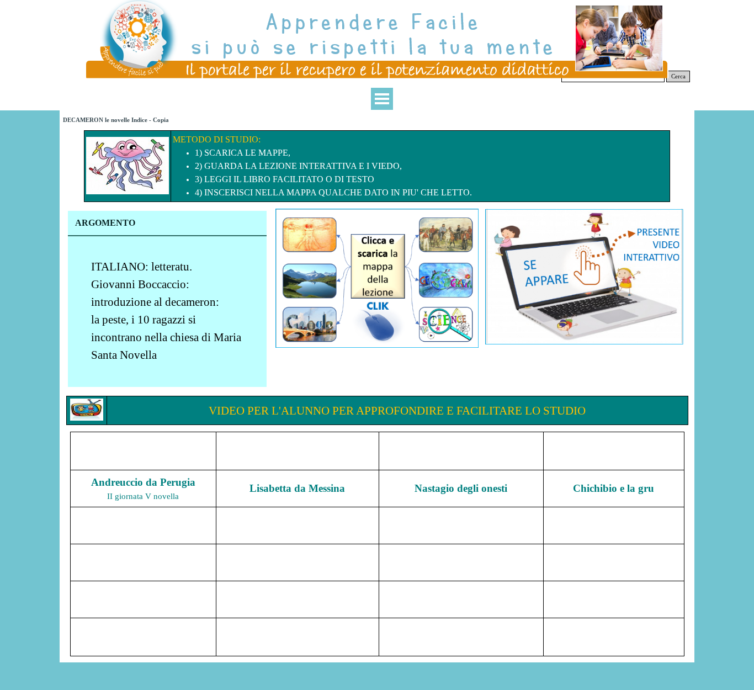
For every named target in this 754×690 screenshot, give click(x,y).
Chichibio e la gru (613, 488)
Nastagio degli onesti (461, 488)
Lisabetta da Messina (297, 488)
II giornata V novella (143, 496)
